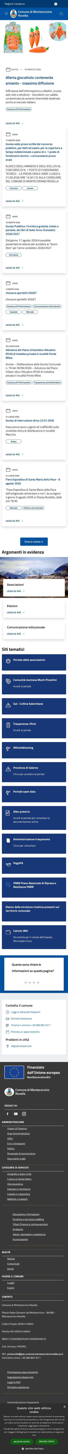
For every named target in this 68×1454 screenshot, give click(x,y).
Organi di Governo (17, 1128)
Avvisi (14, 69)
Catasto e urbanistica (18, 1194)
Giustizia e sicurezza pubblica (28, 1219)
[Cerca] (61, 14)
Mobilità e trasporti (17, 1199)
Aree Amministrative (18, 1133)
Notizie (11, 1258)
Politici (11, 1148)
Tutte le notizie (32, 542)
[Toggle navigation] (6, 13)
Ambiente (18, 1229)
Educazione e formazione (26, 1214)
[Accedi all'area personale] (56, 4)
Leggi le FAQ (14, 1382)
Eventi (10, 1288)
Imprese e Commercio (18, 1189)
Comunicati (13, 1264)
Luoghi (11, 1283)
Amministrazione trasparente (23, 1402)
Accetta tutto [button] (22, 1441)
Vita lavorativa (15, 1184)
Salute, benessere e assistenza (29, 1234)
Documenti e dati (16, 1158)
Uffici (10, 1138)
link (34, 1435)
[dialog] (34, 1429)
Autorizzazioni (20, 1239)
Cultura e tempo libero (19, 1179)
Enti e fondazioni (16, 1143)
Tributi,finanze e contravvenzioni (30, 1224)
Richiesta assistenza (18, 1387)
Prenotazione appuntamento (22, 1372)
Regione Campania (15, 4)
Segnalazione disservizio (20, 1377)
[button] (34, 1448)
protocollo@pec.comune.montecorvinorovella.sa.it (35, 1354)
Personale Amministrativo (21, 1153)
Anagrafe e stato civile (19, 1174)
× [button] (64, 1407)
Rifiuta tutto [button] (46, 1441)
